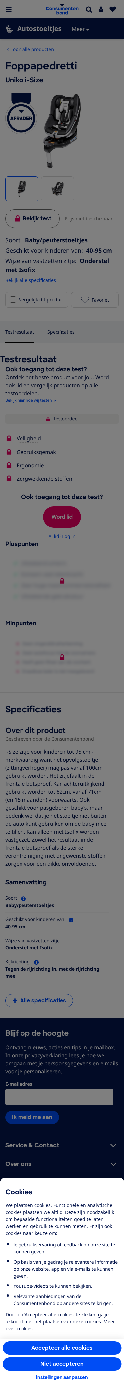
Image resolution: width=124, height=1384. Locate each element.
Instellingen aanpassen (62, 1377)
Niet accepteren (62, 1363)
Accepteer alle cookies (62, 1347)
